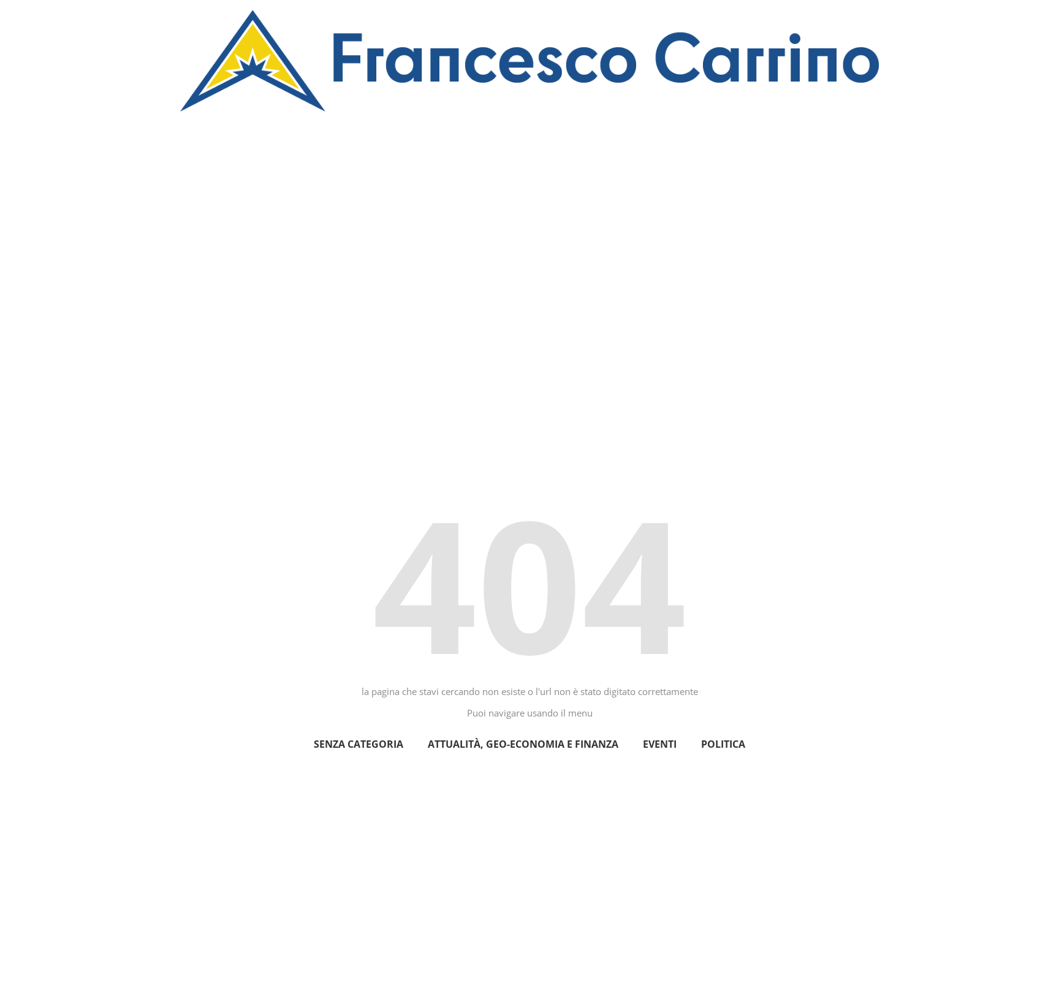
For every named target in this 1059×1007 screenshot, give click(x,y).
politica (723, 744)
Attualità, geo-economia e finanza (523, 744)
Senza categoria (358, 744)
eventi (660, 744)
